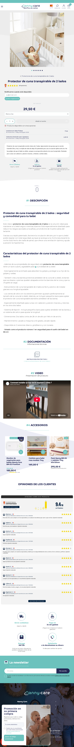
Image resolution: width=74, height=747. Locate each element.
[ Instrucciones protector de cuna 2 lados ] (37, 360)
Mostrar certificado (11, 507)
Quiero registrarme (12, 98)
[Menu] (2, 6)
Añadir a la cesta (21, 452)
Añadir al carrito (40, 121)
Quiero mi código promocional (10, 738)
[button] (57, 5)
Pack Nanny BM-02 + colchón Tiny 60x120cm (59, 460)
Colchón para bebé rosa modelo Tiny (36, 459)
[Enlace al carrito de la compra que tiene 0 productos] (68, 5)
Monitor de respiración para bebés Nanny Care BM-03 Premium (14, 461)
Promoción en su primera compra (12, 711)
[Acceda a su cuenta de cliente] (64, 5)
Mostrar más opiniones (37, 601)
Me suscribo (63, 671)
